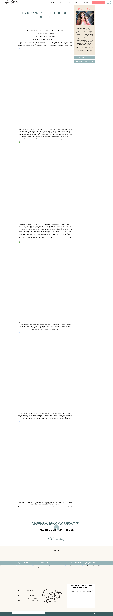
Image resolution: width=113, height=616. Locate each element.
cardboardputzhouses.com (34, 129)
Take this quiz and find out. (56, 530)
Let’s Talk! (69, 507)
